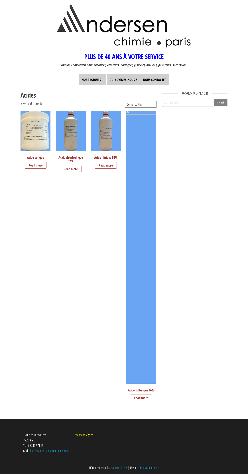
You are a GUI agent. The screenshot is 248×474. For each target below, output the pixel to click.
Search (220, 103)
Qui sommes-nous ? (123, 79)
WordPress (121, 467)
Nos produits (92, 79)
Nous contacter (154, 79)
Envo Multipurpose (149, 467)
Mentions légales (84, 435)
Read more (36, 165)
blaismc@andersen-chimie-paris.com (49, 451)
